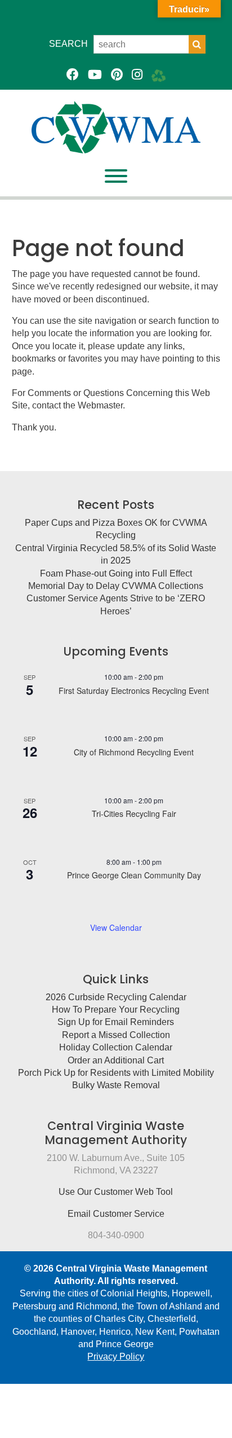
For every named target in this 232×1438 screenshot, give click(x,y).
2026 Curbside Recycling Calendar (116, 997)
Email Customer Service (116, 1214)
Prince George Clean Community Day (134, 875)
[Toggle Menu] (116, 176)
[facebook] (73, 75)
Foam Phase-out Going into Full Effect (116, 573)
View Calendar (116, 927)
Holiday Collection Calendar (115, 1047)
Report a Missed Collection (116, 1035)
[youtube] (95, 75)
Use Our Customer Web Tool (116, 1192)
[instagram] (137, 75)
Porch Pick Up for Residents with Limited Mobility (116, 1073)
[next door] (158, 75)
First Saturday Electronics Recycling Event (134, 690)
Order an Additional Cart (116, 1060)
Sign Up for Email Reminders (115, 1022)
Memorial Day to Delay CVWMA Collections (115, 586)
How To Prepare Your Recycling (116, 1009)
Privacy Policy (115, 1356)
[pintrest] (117, 75)
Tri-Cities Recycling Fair (134, 813)
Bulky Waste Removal (116, 1085)
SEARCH (68, 44)
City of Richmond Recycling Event (134, 752)
